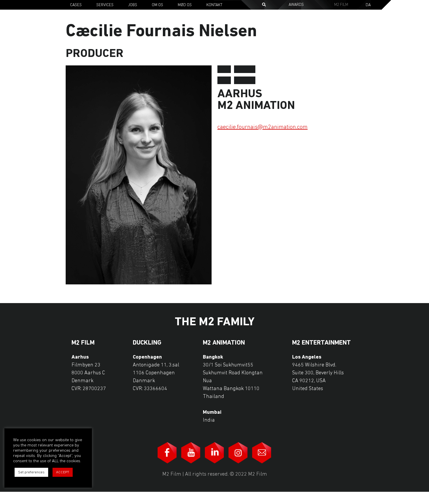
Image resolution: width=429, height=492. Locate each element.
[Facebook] (167, 452)
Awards (296, 5)
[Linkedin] (214, 452)
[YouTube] (190, 452)
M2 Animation (224, 343)
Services (105, 5)
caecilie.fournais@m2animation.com (262, 127)
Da (368, 5)
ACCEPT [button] (62, 472)
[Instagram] (238, 452)
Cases (76, 5)
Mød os (185, 5)
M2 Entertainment (321, 343)
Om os (157, 5)
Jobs (132, 5)
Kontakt (214, 5)
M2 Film (341, 5)
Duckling (147, 343)
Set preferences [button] (31, 472)
